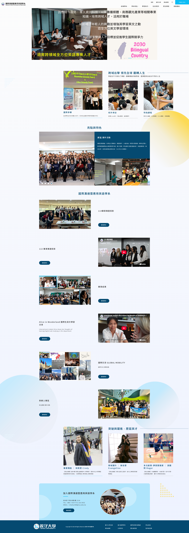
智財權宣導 (149, 528)
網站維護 (107, 528)
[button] (42, 183)
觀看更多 (103, 225)
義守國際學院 (122, 525)
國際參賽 (67, 112)
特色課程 (148, 112)
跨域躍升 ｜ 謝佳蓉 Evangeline (117, 466)
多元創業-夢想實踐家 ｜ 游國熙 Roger (158, 466)
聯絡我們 (68, 510)
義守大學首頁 (109, 525)
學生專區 (148, 525)
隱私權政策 (133, 528)
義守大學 (158, 2)
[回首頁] (13, 4)
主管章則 (120, 528)
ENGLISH (182, 2)
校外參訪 (112, 112)
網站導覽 (166, 2)
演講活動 (101, 137)
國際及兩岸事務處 (135, 525)
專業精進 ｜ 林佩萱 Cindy (76, 468)
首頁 (152, 2)
